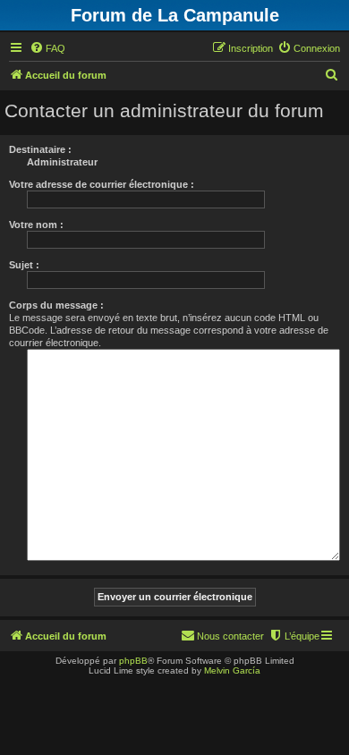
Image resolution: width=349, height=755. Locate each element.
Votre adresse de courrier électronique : (101, 184)
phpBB (133, 661)
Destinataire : (40, 149)
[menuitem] (47, 48)
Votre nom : (36, 224)
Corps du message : (56, 305)
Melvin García (232, 670)
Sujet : (24, 264)
